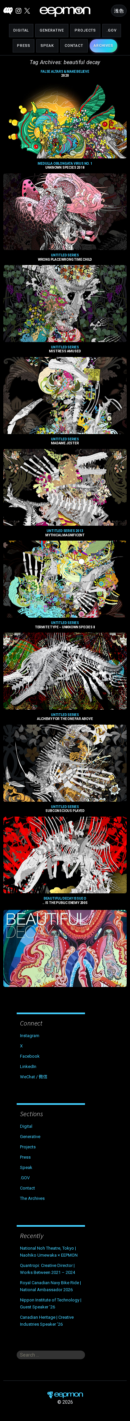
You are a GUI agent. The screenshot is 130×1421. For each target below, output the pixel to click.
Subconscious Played (64, 809)
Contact (74, 46)
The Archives (32, 1198)
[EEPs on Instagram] (18, 11)
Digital (21, 30)
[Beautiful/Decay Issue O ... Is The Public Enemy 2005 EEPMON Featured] (65, 948)
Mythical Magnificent (65, 533)
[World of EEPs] (65, 12)
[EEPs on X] (27, 11)
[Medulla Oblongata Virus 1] (65, 211)
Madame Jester (65, 441)
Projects (85, 30)
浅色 (119, 11)
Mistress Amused (65, 349)
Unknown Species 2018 (65, 166)
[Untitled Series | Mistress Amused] (65, 395)
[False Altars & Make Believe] (65, 119)
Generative (52, 30)
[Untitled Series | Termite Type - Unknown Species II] (65, 671)
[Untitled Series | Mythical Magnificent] (65, 579)
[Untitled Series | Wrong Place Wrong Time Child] (65, 303)
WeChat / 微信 (33, 1076)
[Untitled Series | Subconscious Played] (65, 855)
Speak (47, 46)
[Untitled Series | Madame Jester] (65, 487)
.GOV (112, 30)
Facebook (30, 1056)
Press (23, 46)
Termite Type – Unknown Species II (65, 625)
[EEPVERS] (8, 10)
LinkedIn (28, 1066)
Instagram (29, 1035)
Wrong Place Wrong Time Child (65, 257)
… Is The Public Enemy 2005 (65, 901)
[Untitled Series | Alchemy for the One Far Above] (65, 763)
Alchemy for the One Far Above (65, 717)
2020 (65, 74)
